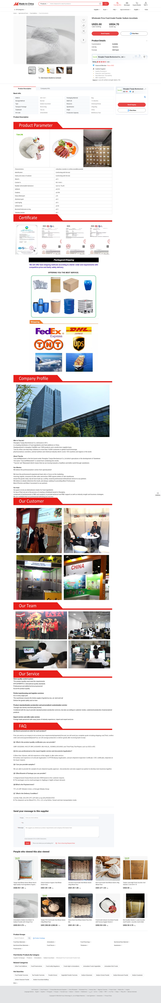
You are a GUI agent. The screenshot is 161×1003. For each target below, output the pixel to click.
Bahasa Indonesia (132, 991)
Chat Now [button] (135, 33)
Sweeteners (117, 945)
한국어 (95, 991)
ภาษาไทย (111, 991)
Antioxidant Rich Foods (111, 966)
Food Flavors (51, 945)
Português (49, 991)
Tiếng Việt (123, 991)
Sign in (146, 5)
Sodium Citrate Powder (102, 975)
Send (27, 843)
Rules (146, 9)
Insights (128, 989)
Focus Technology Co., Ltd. (68, 995)
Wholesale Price (83, 989)
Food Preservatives (36, 966)
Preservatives (17, 948)
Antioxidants (51, 942)
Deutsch (77, 991)
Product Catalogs (39, 938)
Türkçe (117, 991)
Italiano (71, 991)
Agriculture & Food (23, 13)
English (37, 991)
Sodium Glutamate (86, 975)
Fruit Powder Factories (21, 975)
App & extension (125, 9)
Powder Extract (52, 975)
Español (43, 991)
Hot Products (34, 989)
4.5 (124, 91)
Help (114, 9)
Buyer (104, 9)
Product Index (112, 989)
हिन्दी (106, 991)
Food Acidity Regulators (53, 966)
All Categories (20, 9)
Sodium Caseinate (137, 975)
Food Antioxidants (43, 13)
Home (14, 13)
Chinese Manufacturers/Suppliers (58, 989)
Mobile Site (121, 989)
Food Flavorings (85, 942)
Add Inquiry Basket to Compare (51, 78)
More (15, 983)
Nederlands (84, 991)
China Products (44, 989)
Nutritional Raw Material (121, 942)
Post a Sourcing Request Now (65, 843)
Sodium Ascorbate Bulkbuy (41, 979)
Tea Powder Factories (38, 975)
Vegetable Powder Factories (69, 975)
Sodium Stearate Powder (22, 979)
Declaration (100, 995)
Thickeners (83, 945)
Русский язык (63, 991)
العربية (90, 991)
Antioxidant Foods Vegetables (92, 966)
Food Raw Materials (19, 942)
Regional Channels (102, 989)
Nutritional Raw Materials (20, 945)
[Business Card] (145, 97)
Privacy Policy (108, 995)
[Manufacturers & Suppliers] (23, 4)
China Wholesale (73, 989)
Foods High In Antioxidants (71, 966)
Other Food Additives (21, 966)
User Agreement (91, 995)
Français (56, 991)
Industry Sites (92, 989)
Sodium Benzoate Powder (120, 975)
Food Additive (33, 13)
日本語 (101, 991)
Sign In (95, 80)
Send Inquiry (105, 33)
